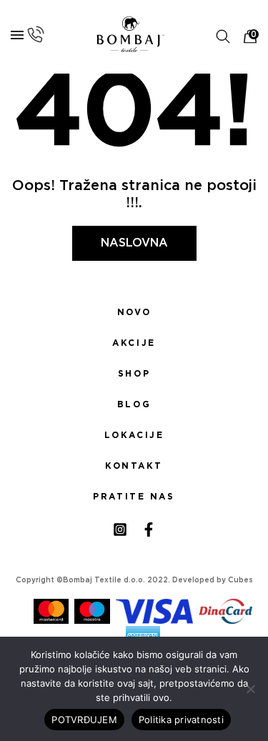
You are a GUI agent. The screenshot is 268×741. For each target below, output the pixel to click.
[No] (250, 689)
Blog (134, 404)
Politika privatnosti (181, 719)
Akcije (133, 343)
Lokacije (134, 435)
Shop (134, 373)
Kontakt (134, 466)
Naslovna (134, 243)
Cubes (240, 580)
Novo (134, 312)
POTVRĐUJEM (84, 719)
